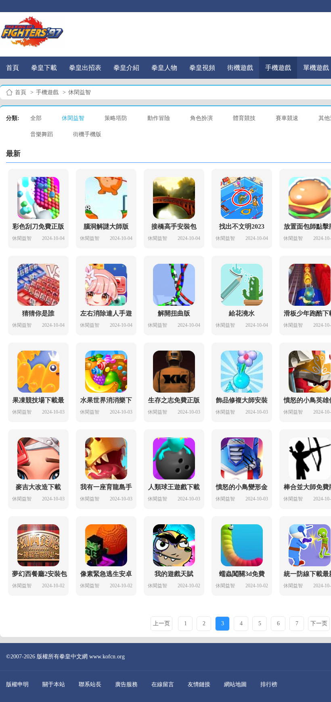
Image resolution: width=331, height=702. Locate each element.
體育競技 (244, 118)
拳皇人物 (164, 67)
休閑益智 (73, 118)
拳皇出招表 (85, 67)
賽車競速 (287, 118)
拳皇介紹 (126, 67)
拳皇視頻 (202, 67)
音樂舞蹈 (41, 134)
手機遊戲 (278, 67)
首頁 (12, 67)
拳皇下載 (44, 67)
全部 (36, 118)
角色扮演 (201, 118)
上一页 (161, 623)
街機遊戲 (240, 67)
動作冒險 (158, 118)
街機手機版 (87, 134)
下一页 (318, 623)
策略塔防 (116, 118)
